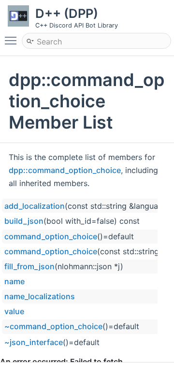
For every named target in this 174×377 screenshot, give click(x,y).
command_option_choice (50, 236)
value (14, 311)
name (14, 281)
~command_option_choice (53, 326)
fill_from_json (29, 266)
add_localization (34, 206)
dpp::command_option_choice (65, 170)
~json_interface (33, 342)
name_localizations (39, 296)
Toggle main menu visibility (12, 40)
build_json (24, 221)
